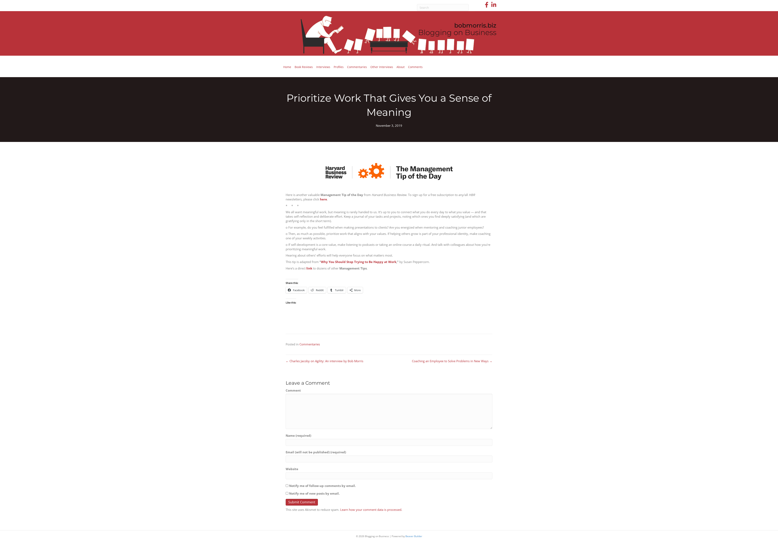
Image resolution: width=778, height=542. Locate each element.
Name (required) (298, 435)
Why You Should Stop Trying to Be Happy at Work (358, 262)
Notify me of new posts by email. (314, 493)
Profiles (339, 67)
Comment (293, 390)
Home (287, 67)
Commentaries (357, 67)
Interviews (323, 67)
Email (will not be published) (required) (316, 452)
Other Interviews (381, 67)
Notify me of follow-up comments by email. (322, 486)
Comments (415, 67)
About (400, 67)
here (323, 199)
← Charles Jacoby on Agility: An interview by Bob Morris (324, 361)
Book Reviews (304, 67)
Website (292, 469)
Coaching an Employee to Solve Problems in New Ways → (452, 361)
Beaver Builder (413, 536)
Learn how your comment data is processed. (371, 510)
